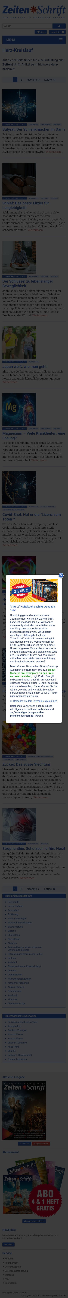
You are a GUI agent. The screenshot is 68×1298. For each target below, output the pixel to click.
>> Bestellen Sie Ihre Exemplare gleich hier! (33, 701)
